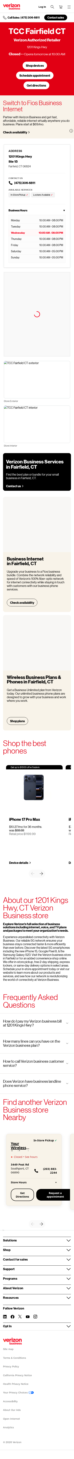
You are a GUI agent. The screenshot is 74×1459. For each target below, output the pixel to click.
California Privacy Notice (17, 1375)
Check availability (15, 132)
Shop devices (35, 65)
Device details (18, 862)
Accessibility (10, 1401)
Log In (42, 6)
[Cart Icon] (61, 7)
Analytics (8, 1427)
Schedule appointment (34, 75)
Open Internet (11, 1418)
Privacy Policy (11, 1366)
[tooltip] (71, 130)
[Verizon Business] (11, 6)
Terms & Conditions (14, 1357)
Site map (8, 1349)
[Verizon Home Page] (12, 1341)
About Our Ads (12, 1410)
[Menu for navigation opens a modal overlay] (69, 7)
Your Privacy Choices (15, 1392)
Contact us (13, 486)
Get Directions (22, 1194)
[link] (33, 874)
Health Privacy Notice (15, 1384)
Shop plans (17, 721)
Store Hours (34, 1182)
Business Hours (37, 210)
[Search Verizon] (52, 7)
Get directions (36, 85)
